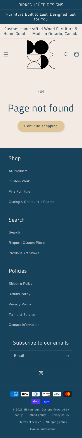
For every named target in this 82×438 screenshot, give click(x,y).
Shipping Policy (21, 283)
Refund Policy (19, 294)
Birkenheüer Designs (38, 409)
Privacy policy (60, 415)
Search (14, 232)
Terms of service (31, 422)
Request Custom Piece (27, 243)
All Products (18, 171)
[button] (6, 54)
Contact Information (24, 325)
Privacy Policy (20, 304)
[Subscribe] (68, 355)
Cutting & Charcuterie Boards (31, 202)
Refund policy (37, 415)
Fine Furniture (19, 191)
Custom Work (19, 181)
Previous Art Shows (24, 253)
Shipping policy (56, 422)
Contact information (43, 429)
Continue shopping (41, 126)
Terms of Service (22, 314)
